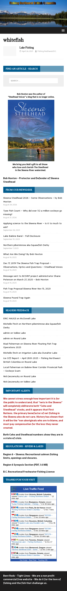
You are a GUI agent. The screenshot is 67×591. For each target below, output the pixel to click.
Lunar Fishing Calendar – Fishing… (26, 504)
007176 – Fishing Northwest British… (32, 535)
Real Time (32, 560)
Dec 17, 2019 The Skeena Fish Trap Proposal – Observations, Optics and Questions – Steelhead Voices (33, 265)
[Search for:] (33, 80)
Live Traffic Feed (33, 489)
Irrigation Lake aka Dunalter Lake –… (33, 523)
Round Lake (20, 338)
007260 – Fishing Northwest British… (32, 530)
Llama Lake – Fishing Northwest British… (34, 496)
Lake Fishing (27, 47)
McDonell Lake (28, 318)
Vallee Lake (20, 333)
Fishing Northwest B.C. (47, 51)
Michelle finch (10, 353)
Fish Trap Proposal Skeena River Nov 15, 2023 (27, 288)
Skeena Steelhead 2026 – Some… (25, 549)
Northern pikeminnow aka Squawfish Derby (26, 245)
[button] (62, 30)
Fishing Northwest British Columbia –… (27, 510)
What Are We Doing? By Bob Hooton (23, 254)
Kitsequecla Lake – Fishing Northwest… (28, 542)
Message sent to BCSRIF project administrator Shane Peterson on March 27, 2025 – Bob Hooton (31, 277)
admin (6, 333)
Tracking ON (42, 560)
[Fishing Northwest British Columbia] (33, 25)
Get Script (23, 560)
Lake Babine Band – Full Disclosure (21, 236)
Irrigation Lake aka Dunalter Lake (39, 353)
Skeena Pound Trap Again (16, 297)
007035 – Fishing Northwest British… (32, 516)
